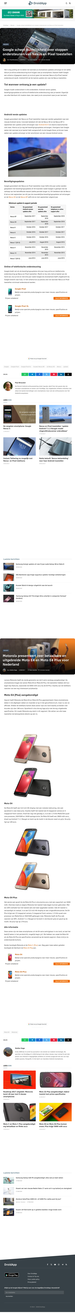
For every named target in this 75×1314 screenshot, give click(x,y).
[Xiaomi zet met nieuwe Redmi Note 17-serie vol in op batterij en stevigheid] (8, 1191)
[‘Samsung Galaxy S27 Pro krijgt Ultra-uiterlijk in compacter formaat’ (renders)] (8, 598)
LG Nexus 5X (51, 366)
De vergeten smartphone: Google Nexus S (17, 427)
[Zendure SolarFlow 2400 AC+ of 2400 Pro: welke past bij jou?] (8, 1201)
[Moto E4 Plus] (10, 978)
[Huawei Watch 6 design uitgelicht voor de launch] (8, 588)
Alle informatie (61, 298)
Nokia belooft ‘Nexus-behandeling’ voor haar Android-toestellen (53, 459)
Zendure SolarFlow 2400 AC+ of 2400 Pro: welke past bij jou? (38, 1199)
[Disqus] (37, 495)
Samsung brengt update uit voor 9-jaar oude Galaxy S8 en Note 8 (40, 564)
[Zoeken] (70, 3)
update (65, 366)
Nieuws (12, 25)
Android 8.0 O (44, 125)
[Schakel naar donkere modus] (66, 3)
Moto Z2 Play (28, 948)
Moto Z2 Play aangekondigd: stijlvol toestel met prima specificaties (54, 1093)
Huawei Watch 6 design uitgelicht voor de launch (34, 585)
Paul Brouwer (13, 59)
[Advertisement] (37, 104)
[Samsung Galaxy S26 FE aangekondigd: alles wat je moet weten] (8, 1180)
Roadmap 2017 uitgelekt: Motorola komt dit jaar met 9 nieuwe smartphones (18, 1094)
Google (6, 366)
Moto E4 (18, 954)
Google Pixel (20, 289)
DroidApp (5, 25)
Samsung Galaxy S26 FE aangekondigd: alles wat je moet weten (39, 1178)
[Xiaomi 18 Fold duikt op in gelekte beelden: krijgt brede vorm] (8, 1212)
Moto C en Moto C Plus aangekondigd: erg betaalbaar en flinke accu (19, 1125)
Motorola (14, 1032)
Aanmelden (9, 1296)
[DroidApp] (37, 3)
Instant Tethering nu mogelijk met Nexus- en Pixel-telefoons (18, 459)
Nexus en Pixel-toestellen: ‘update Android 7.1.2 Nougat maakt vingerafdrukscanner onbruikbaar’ (53, 428)
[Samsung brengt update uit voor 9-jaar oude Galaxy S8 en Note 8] (8, 566)
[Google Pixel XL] (10, 313)
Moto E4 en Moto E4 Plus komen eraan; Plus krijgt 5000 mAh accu (53, 1125)
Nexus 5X (12, 197)
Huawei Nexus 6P (38, 366)
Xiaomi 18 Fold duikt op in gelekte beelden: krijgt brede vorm (38, 1210)
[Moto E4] (10, 961)
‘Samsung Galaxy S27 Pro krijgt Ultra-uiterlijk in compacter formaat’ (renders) (41, 597)
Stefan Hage (13, 670)
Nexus (59, 366)
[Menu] (5, 3)
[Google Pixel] (10, 295)
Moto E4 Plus (20, 972)
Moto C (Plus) (33, 945)
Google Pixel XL (22, 306)
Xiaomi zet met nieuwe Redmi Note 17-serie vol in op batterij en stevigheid (44, 1188)
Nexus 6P (24, 197)
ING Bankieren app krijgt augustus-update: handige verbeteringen (41, 575)
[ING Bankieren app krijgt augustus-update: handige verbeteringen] (8, 577)
